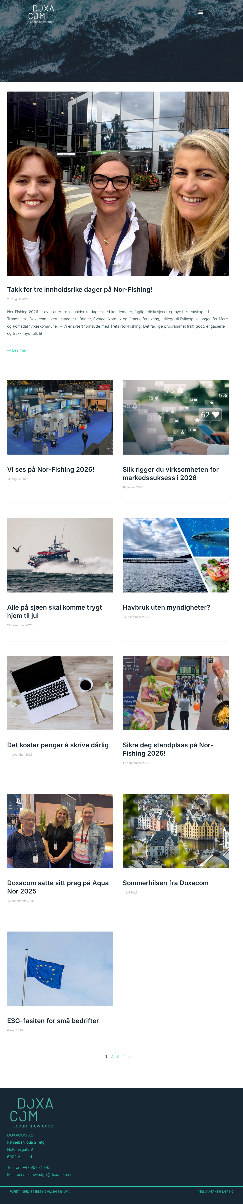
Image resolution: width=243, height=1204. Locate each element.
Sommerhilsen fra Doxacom (166, 883)
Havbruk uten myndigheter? (166, 607)
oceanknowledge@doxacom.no (44, 1174)
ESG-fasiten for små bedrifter (53, 1021)
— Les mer (16, 350)
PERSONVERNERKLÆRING (215, 1191)
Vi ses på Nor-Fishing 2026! (50, 469)
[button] (201, 12)
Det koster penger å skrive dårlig (58, 745)
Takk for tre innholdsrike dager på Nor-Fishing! (80, 289)
